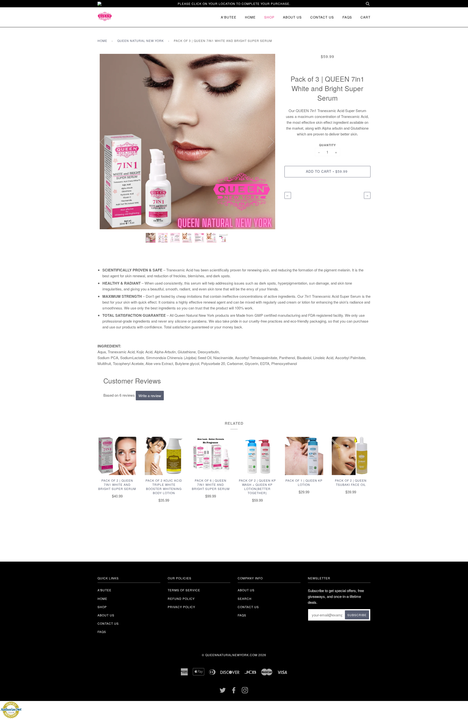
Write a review (149, 395)
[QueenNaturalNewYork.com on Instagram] (245, 691)
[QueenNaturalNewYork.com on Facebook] (234, 691)
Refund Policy (181, 598)
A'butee (228, 17)
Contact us (322, 17)
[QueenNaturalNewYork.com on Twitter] (223, 691)
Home (250, 17)
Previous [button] (106, 141)
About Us (246, 590)
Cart (365, 17)
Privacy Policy (181, 607)
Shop (269, 17)
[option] (187, 141)
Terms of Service (184, 590)
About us (292, 17)
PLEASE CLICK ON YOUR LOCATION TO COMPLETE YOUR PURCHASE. (234, 3)
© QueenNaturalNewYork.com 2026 (234, 655)
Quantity (327, 145)
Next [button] (268, 141)
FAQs (347, 17)
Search (245, 598)
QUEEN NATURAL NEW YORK (140, 40)
